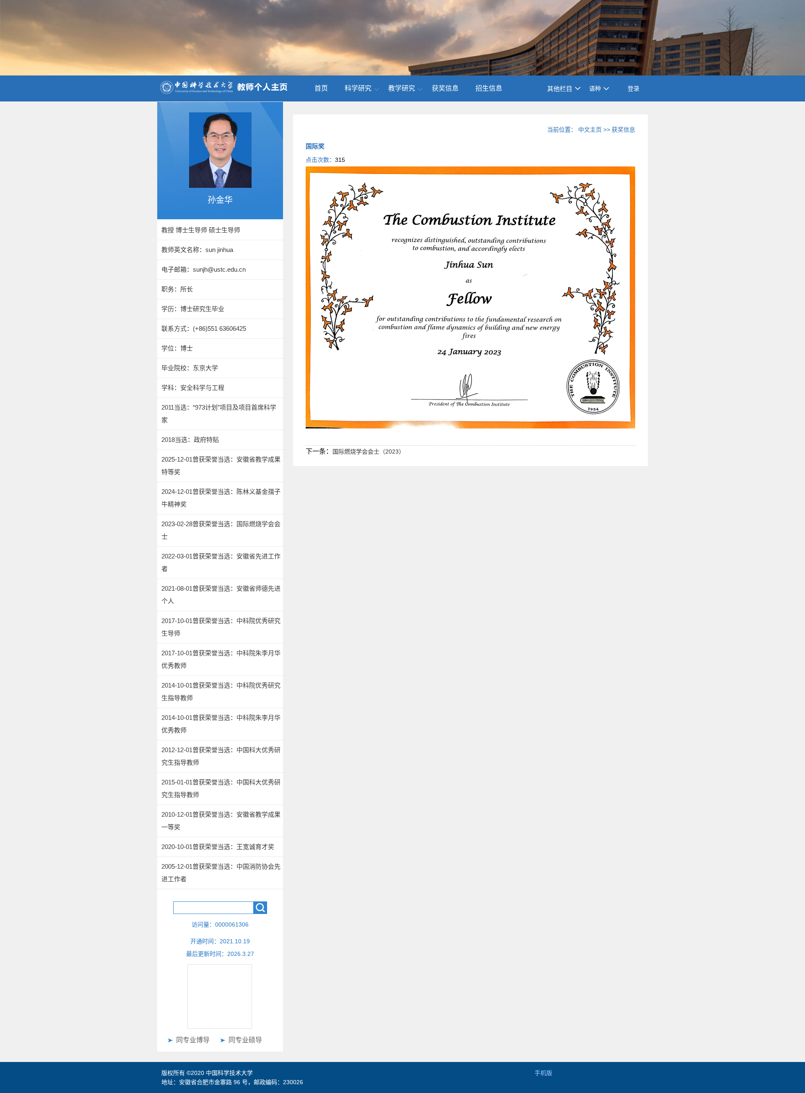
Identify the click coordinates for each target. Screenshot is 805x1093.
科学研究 (358, 88)
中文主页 (590, 129)
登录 (633, 88)
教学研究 (401, 88)
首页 (321, 88)
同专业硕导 (245, 1040)
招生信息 (488, 88)
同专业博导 (193, 1040)
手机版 (543, 1073)
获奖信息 (445, 88)
